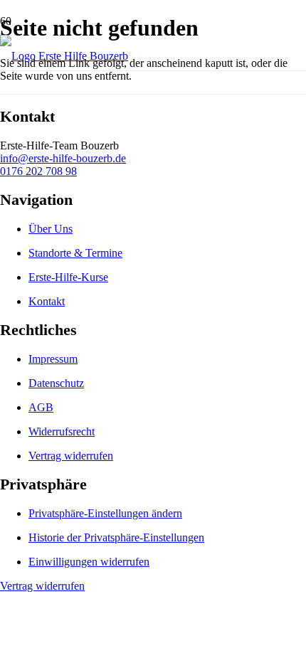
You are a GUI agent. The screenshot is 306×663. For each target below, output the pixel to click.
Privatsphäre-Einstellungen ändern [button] (105, 513)
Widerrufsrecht (61, 431)
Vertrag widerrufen (70, 456)
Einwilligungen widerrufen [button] (88, 562)
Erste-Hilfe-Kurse (68, 277)
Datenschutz (56, 383)
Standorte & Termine (75, 253)
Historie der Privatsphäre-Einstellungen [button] (116, 537)
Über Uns (50, 229)
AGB (40, 407)
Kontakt (46, 301)
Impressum (53, 359)
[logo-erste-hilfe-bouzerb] (64, 56)
